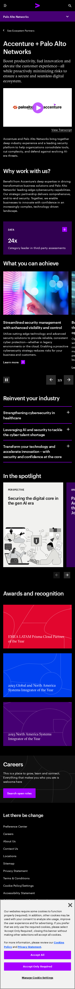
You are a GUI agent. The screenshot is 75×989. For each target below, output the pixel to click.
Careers (8, 834)
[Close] (70, 905)
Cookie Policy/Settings (18, 885)
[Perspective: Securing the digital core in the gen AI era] (33, 524)
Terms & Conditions (16, 878)
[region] (37, 944)
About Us (9, 841)
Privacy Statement (15, 870)
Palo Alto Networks (16, 16)
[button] (19, 793)
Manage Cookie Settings (37, 977)
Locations (9, 856)
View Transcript (61, 129)
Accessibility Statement (19, 893)
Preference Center (15, 826)
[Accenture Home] (37, 5)
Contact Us (10, 848)
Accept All (37, 955)
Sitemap (8, 863)
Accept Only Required (37, 966)
